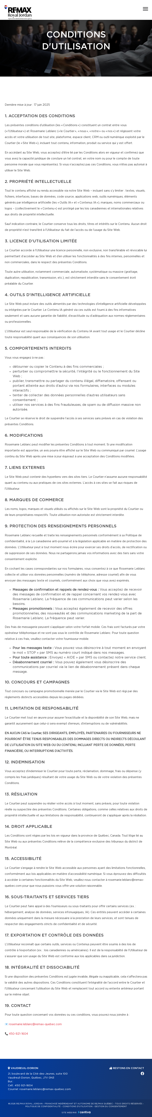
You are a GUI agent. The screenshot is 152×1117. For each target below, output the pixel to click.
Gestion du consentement (110, 1106)
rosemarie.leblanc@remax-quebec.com (35, 1024)
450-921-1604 (18, 1034)
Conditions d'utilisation (77, 1106)
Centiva (84, 1112)
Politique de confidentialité (43, 1106)
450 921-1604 (24, 1085)
